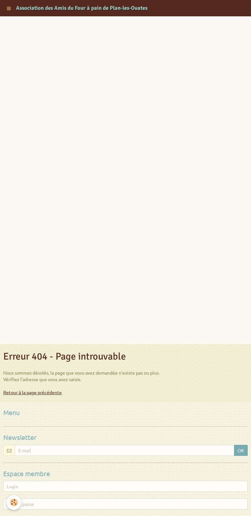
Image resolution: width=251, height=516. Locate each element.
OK (241, 450)
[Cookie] (14, 502)
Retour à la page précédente (32, 392)
